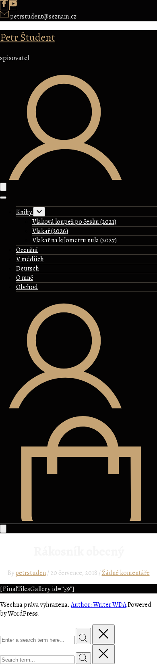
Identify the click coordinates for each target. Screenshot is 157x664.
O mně (24, 277)
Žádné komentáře (126, 572)
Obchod (27, 287)
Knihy (24, 212)
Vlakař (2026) (50, 231)
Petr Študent (27, 37)
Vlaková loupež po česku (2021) (74, 221)
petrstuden (30, 572)
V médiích (30, 259)
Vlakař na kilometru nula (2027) (74, 240)
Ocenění (27, 250)
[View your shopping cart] (78, 518)
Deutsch (27, 268)
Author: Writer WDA (98, 604)
